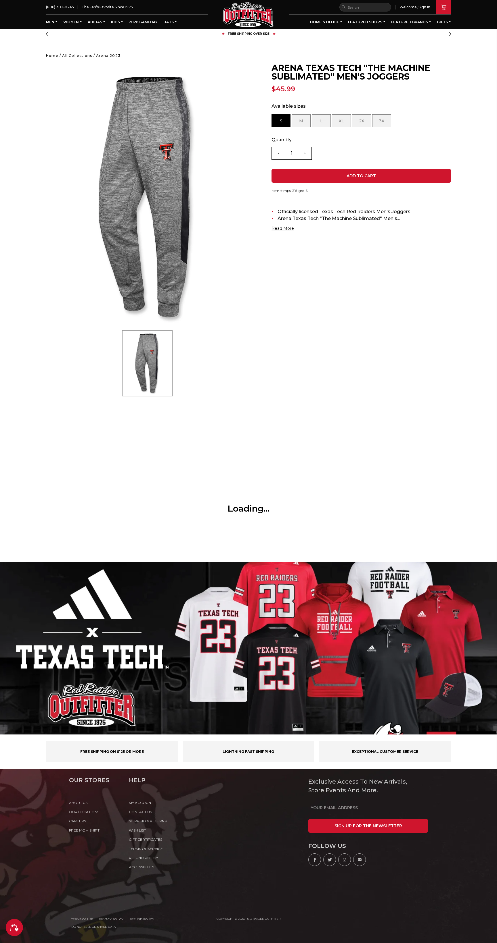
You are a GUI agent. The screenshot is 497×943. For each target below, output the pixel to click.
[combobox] (365, 7)
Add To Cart (361, 175)
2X (365, 122)
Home (52, 55)
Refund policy (143, 858)
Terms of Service (146, 848)
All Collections (77, 55)
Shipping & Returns (148, 821)
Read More (283, 228)
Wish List (137, 830)
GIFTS (443, 22)
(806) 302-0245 (60, 7)
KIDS (116, 22)
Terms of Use (82, 919)
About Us (78, 803)
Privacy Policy (111, 919)
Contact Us (140, 812)
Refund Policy (142, 919)
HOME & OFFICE (325, 22)
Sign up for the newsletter (368, 825)
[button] (47, 34)
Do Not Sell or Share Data (93, 927)
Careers (77, 821)
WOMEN (71, 22)
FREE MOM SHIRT (84, 830)
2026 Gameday (143, 22)
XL (345, 122)
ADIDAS (95, 22)
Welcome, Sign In (414, 7)
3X (385, 122)
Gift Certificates (145, 839)
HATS (169, 22)
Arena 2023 (108, 55)
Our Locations (84, 812)
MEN (50, 22)
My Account (141, 803)
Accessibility (141, 867)
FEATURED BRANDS (410, 22)
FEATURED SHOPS (365, 22)
